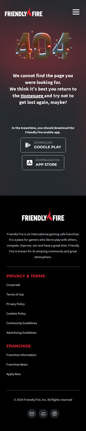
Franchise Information (21, 355)
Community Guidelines (21, 323)
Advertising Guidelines (21, 333)
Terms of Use (15, 294)
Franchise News (17, 364)
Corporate (13, 285)
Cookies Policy (16, 313)
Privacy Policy (15, 304)
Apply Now (13, 374)
